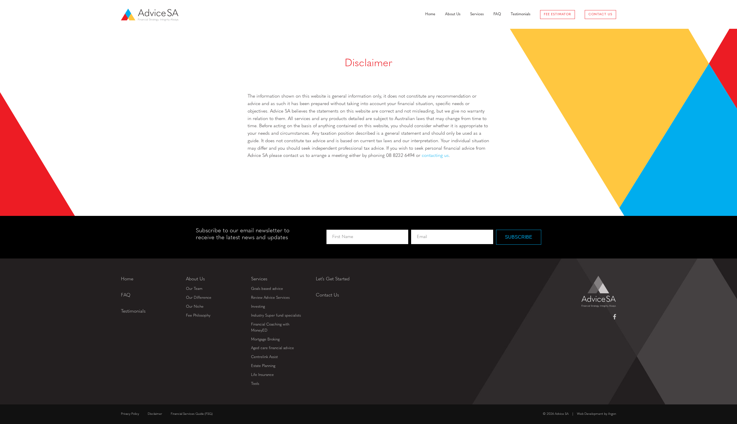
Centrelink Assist (264, 357)
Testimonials (520, 14)
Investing (258, 307)
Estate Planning (263, 366)
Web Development (590, 414)
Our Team (194, 289)
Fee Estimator (557, 14)
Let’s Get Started (332, 279)
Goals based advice (267, 289)
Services (477, 14)
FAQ (497, 14)
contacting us (435, 155)
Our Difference (198, 298)
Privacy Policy (130, 414)
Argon (612, 414)
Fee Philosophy (198, 315)
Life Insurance (262, 375)
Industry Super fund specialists (276, 315)
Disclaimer (155, 414)
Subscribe (518, 237)
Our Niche (195, 307)
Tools (255, 384)
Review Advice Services (270, 298)
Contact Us (600, 14)
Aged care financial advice (272, 348)
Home (430, 14)
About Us (452, 14)
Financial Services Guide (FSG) (191, 414)
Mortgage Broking (265, 339)
